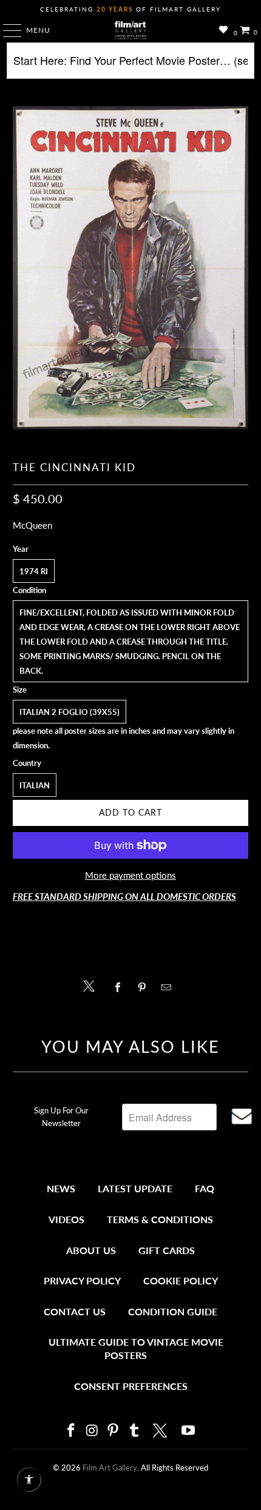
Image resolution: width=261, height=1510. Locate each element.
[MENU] (6, 30)
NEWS (61, 1188)
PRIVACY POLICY (82, 1280)
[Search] (131, 65)
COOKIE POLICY (180, 1280)
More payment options (130, 875)
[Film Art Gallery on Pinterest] (113, 1431)
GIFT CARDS (166, 1250)
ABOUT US (91, 1250)
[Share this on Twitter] (92, 985)
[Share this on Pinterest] (144, 987)
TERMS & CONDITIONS (160, 1219)
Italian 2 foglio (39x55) (69, 712)
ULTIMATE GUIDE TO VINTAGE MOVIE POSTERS (136, 1348)
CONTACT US (75, 1311)
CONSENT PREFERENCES (131, 1386)
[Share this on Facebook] (120, 987)
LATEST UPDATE (135, 1188)
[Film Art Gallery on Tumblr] (134, 1431)
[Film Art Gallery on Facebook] (71, 1431)
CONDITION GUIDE (172, 1311)
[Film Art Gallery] (131, 30)
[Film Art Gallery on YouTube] (189, 1431)
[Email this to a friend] (169, 987)
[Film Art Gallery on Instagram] (92, 1431)
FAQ (204, 1188)
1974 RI (33, 571)
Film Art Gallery (110, 1467)
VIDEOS (66, 1219)
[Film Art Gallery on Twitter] (161, 1430)
